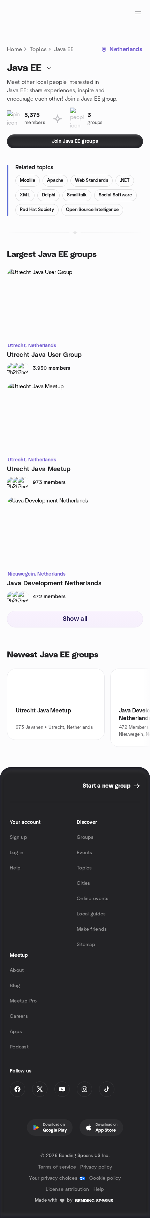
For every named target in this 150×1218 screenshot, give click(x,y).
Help (15, 868)
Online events (93, 898)
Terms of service (57, 1167)
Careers (19, 1016)
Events (84, 852)
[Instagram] (84, 1089)
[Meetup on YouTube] (62, 1089)
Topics (38, 49)
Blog (15, 985)
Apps (16, 1031)
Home (14, 49)
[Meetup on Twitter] (39, 1089)
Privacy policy (96, 1167)
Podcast (19, 1047)
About (17, 970)
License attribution (67, 1189)
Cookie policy (105, 1178)
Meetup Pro (23, 1001)
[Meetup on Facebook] (17, 1089)
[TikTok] (106, 1089)
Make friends (92, 929)
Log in (17, 852)
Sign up (18, 837)
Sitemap (86, 944)
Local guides (91, 914)
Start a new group (106, 786)
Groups (85, 837)
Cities (83, 883)
